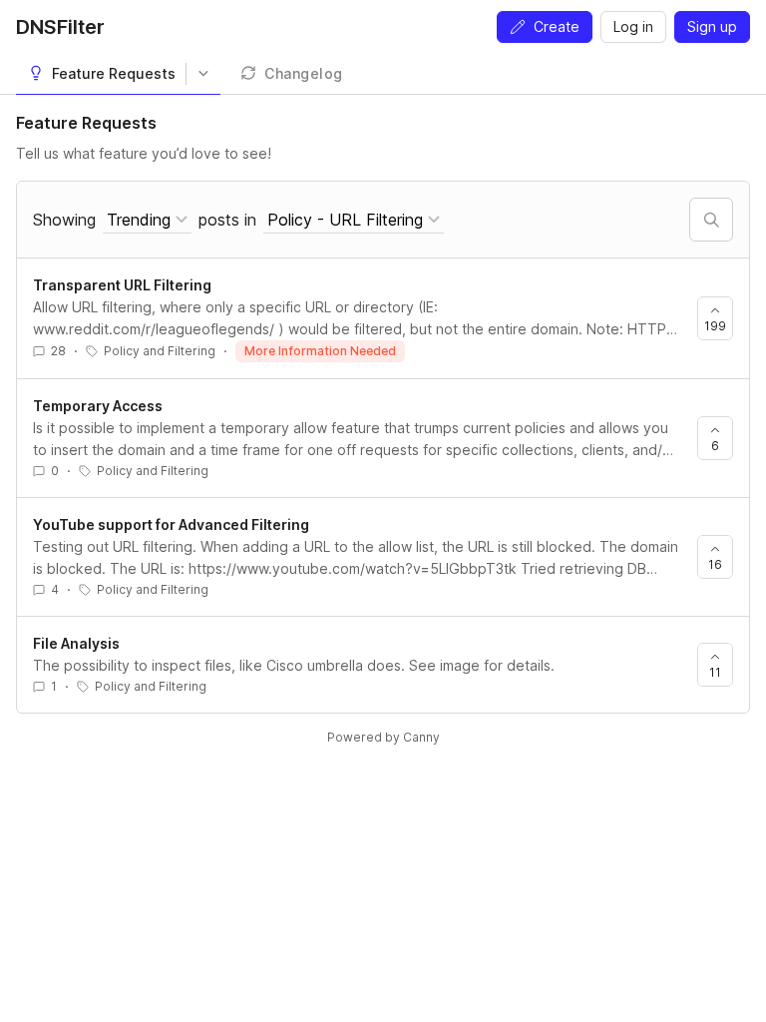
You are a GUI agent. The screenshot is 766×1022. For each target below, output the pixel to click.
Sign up (712, 26)
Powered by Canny (383, 737)
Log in (633, 26)
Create (556, 26)
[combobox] (147, 220)
